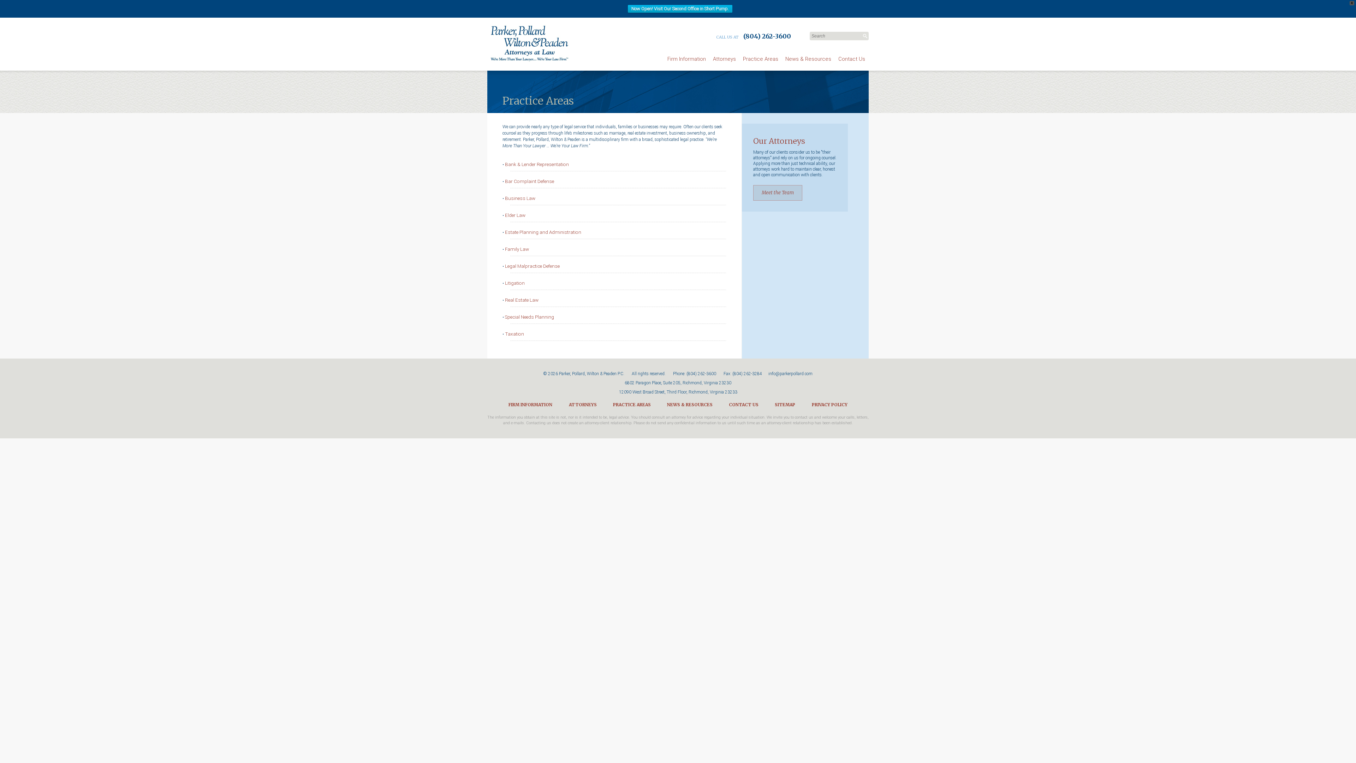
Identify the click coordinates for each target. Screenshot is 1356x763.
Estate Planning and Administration (543, 232)
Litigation (515, 283)
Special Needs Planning (529, 317)
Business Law (520, 198)
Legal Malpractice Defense (532, 266)
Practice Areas (760, 59)
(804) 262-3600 (701, 373)
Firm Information (686, 59)
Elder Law (515, 215)
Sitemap (785, 404)
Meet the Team (778, 193)
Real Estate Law (522, 300)
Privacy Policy (830, 404)
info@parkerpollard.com (790, 373)
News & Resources (808, 59)
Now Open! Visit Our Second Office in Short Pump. (680, 8)
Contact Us (851, 59)
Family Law (517, 249)
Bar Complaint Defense (529, 181)
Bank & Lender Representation (537, 164)
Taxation (514, 334)
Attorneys (724, 59)
